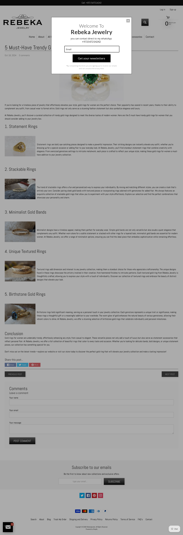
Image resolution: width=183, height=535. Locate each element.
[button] (128, 20)
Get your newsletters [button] (91, 58)
